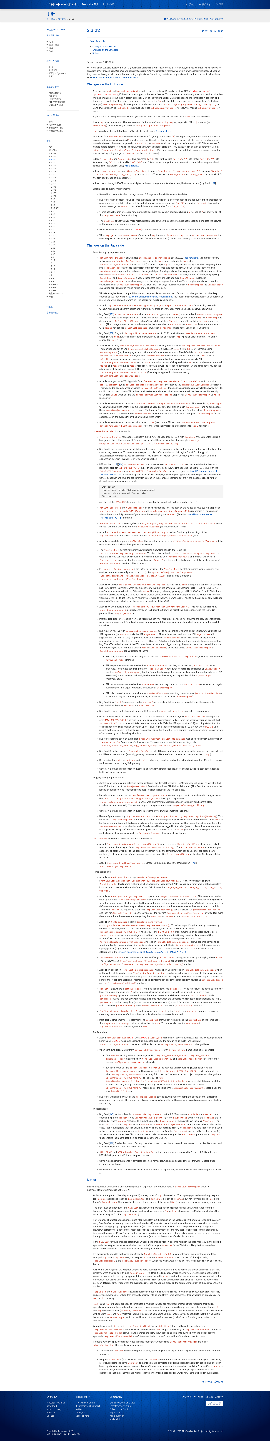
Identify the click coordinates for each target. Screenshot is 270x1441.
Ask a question (117, 1416)
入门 (51, 41)
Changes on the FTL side (104, 46)
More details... (132, 165)
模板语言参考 (53, 87)
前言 (51, 121)
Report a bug (116, 1412)
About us (51, 1412)
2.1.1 (53, 272)
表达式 (189, 19)
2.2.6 (53, 238)
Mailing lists (115, 1419)
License (50, 1416)
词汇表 (182, 19)
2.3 (52, 229)
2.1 (52, 275)
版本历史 (53, 150)
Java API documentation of (152, 952)
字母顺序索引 (172, 19)
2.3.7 (53, 205)
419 (111, 1143)
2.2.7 (53, 235)
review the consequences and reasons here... (150, 296)
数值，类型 (54, 44)
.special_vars (82, 1416)
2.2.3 (53, 248)
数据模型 (53, 70)
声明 (51, 296)
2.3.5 (53, 214)
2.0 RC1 (54, 290)
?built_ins (80, 1412)
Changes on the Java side (105, 50)
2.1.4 (53, 263)
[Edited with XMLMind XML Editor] (214, 1403)
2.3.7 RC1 (55, 208)
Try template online (85, 1402)
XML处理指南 (53, 115)
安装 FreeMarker (56, 293)
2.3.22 (53, 159)
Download (52, 1406)
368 (111, 333)
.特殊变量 (214, 19)
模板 (51, 48)
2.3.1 (53, 226)
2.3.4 (53, 217)
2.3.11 (53, 193)
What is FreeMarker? (56, 1402)
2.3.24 (53, 153)
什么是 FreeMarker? (57, 30)
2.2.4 (53, 245)
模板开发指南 (53, 35)
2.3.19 (53, 168)
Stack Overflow (215, 1397)
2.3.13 (53, 187)
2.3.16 (53, 177)
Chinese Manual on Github (122, 1402)
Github (187, 1397)
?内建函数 (198, 19)
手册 (51, 13)
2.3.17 (53, 175)
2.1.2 (53, 269)
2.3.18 (53, 171)
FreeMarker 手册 (90, 4)
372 (111, 314)
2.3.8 (53, 202)
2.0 (52, 281)
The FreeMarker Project (193, 1431)
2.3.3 (53, 220)
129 (213, 183)
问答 (221, 19)
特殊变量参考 (55, 99)
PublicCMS (108, 4)
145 (193, 863)
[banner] (62, 4)
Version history (54, 1409)
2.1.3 (53, 266)
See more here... (164, 131)
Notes (95, 53)
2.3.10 (53, 196)
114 (120, 464)
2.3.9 (53, 199)
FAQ (50, 147)
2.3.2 (53, 223)
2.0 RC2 (54, 287)
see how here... (192, 258)
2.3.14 (53, 184)
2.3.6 (53, 211)
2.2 (52, 257)
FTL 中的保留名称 (57, 102)
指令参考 (53, 96)
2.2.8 (53, 232)
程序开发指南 (53, 61)
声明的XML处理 (56, 131)
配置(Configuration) (57, 73)
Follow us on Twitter (120, 1409)
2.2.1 (53, 254)
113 (115, 464)
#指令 (206, 19)
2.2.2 (53, 251)
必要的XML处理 (56, 127)
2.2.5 (53, 242)
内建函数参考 (55, 93)
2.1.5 (53, 260)
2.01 (53, 278)
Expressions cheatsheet (88, 1406)
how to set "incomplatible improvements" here (114, 77)
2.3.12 (53, 190)
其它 (51, 51)
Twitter (199, 1397)
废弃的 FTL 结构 (56, 105)
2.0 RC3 (54, 284)
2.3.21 (53, 162)
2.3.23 (53, 156)
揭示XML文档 (55, 124)
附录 (49, 141)
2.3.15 (53, 181)
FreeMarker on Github (120, 1406)
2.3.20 (53, 165)
